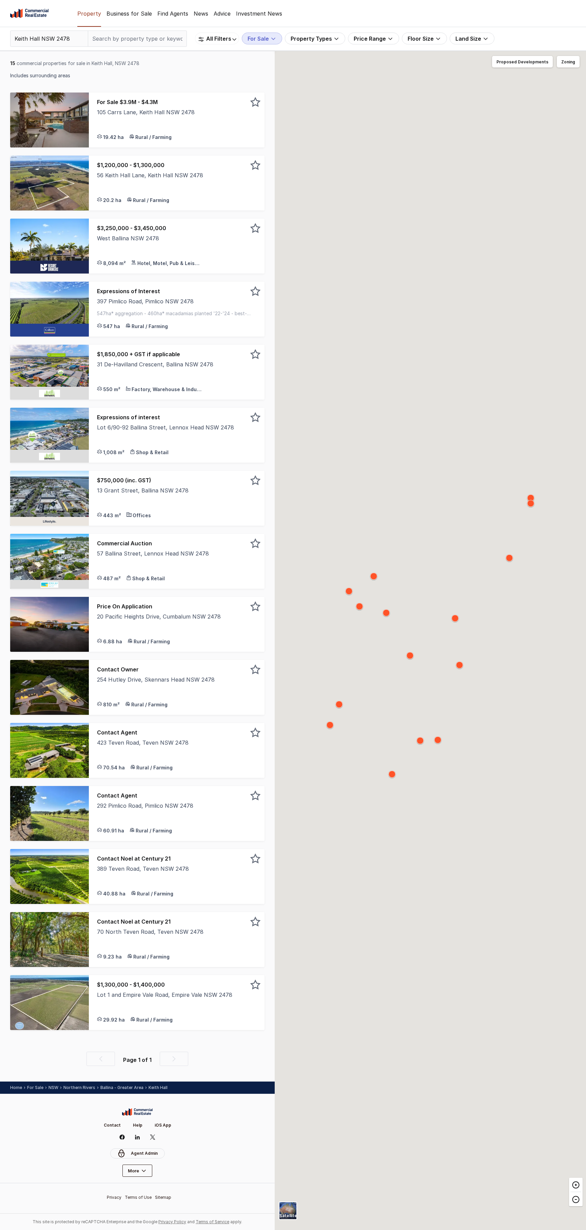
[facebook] (122, 1137)
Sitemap (163, 1197)
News (201, 13)
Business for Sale (129, 13)
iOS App (163, 1125)
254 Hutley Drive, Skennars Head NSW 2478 (156, 679)
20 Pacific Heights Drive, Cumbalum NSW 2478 (159, 616)
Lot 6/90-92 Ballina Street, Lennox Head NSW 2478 (165, 427)
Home (16, 1087)
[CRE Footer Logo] (137, 1112)
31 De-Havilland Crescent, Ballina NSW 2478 (155, 364)
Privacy (114, 1197)
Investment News (259, 13)
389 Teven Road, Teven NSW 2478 (143, 868)
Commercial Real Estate (29, 13)
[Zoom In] (575, 1185)
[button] (177, 120)
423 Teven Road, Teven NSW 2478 (143, 742)
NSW (53, 1087)
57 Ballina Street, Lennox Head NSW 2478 (153, 553)
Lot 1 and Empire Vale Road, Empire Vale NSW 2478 (164, 994)
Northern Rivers (79, 1087)
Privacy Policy (172, 1221)
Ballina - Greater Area (121, 1087)
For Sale (35, 1087)
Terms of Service (212, 1221)
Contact (112, 1125)
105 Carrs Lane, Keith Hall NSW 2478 (146, 112)
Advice (222, 13)
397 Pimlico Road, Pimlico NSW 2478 (145, 301)
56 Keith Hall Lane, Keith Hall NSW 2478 (150, 175)
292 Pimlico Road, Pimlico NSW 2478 (145, 805)
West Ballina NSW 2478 (128, 238)
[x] (152, 1137)
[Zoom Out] (575, 1199)
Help (137, 1125)
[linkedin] (137, 1137)
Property (89, 13)
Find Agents (172, 13)
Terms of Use (138, 1197)
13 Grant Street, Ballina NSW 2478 (143, 490)
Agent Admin (144, 1153)
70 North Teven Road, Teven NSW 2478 (150, 931)
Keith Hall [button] (158, 1087)
